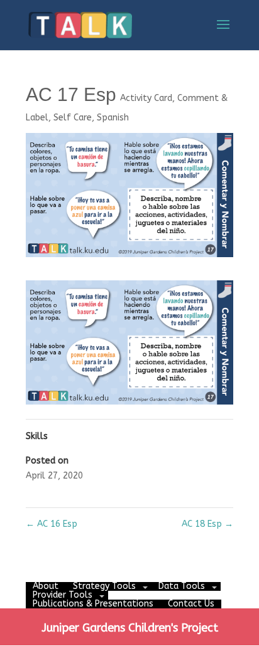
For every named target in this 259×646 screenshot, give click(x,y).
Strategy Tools (104, 586)
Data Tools (181, 586)
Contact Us (191, 603)
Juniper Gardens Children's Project (129, 628)
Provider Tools (62, 595)
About (45, 586)
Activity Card (146, 98)
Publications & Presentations (93, 603)
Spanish (113, 117)
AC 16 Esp (51, 524)
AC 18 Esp (207, 524)
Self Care (72, 117)
